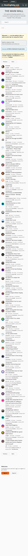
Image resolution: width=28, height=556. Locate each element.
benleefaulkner (9, 111)
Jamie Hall (14, 274)
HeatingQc (14, 437)
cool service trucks (11, 379)
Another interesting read (13, 364)
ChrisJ (7, 215)
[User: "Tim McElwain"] (2, 269)
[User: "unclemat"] (2, 347)
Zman (13, 169)
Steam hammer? (10, 340)
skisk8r (7, 296)
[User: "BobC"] (2, 227)
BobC (7, 228)
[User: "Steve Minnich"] (2, 234)
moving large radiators (12, 410)
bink (6, 374)
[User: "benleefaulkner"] (2, 110)
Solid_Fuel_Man (15, 413)
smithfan (7, 150)
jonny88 (7, 67)
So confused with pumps (13, 393)
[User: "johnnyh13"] (2, 334)
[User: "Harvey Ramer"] (2, 139)
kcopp (7, 181)
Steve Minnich (8, 235)
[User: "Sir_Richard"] (2, 417)
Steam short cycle (11, 220)
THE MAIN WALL (9, 71)
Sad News (8, 79)
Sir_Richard (8, 420)
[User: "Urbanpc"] (2, 132)
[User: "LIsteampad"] (2, 356)
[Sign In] (25, 5)
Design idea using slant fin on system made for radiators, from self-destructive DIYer (14, 401)
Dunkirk (8, 66)
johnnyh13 (8, 335)
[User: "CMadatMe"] (2, 173)
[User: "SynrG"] (2, 124)
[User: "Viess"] (2, 327)
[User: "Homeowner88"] (2, 102)
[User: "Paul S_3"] (2, 186)
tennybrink (8, 288)
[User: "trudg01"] (2, 432)
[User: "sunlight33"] (2, 164)
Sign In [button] (5, 473)
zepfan (7, 96)
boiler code (9, 186)
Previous (5, 61)
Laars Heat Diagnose (11, 425)
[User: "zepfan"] (2, 95)
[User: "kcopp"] (2, 180)
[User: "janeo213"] (2, 341)
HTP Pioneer (9, 386)
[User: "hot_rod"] (2, 278)
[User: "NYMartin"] (2, 400)
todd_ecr (14, 69)
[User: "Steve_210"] (2, 263)
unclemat (7, 350)
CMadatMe (8, 174)
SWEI (13, 98)
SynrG (7, 127)
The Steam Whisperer (16, 383)
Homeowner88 (9, 105)
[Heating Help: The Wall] (11, 5)
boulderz (7, 427)
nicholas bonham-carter (17, 376)
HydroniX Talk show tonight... (14, 240)
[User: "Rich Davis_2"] (2, 86)
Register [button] (14, 473)
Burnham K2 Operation (12, 286)
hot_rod (7, 281)
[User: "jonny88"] (2, 66)
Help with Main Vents (12, 110)
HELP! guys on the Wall (12, 72)
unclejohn (8, 222)
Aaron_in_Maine (15, 183)
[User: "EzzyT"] (2, 386)
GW (6, 257)
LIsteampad (8, 359)
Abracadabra (15, 422)
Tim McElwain (15, 76)
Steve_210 (8, 264)
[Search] (23, 5)
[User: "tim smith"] (2, 73)
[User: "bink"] (2, 371)
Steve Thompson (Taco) (11, 198)
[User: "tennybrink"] (2, 286)
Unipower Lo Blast (11, 116)
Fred (13, 113)
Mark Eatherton (9, 242)
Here (9, 35)
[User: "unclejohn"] (2, 220)
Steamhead (14, 315)
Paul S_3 (7, 188)
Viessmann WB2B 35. (11, 327)
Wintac (8, 132)
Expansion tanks (10, 233)
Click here (4, 49)
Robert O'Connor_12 (16, 447)
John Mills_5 (14, 208)
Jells (6, 313)
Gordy (13, 91)
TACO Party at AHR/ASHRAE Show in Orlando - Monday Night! (14, 194)
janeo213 (7, 342)
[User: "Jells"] (2, 310)
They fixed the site (11, 227)
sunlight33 (8, 167)
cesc (6, 206)
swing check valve (11, 262)
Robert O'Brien (9, 81)
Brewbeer (14, 306)
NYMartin (7, 405)
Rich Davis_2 (8, 89)
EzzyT (7, 388)
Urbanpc (7, 133)
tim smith (8, 74)
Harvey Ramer (8, 142)
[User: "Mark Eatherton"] (2, 241)
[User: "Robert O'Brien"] (2, 80)
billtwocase (14, 106)
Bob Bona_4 (14, 259)
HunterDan (8, 159)
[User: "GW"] (2, 254)
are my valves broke (11, 333)
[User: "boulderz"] (2, 426)
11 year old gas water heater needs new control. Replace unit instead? (14, 442)
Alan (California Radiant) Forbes (18, 82)
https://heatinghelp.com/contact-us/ (10, 43)
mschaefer (8, 394)
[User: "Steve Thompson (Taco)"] (2, 193)
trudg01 (7, 435)
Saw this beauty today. (12, 247)
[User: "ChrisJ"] (2, 212)
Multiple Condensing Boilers (14, 172)
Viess (7, 328)
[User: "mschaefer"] (2, 393)
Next (13, 61)
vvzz (13, 406)
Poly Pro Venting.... (11, 179)
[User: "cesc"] (2, 203)
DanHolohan (14, 230)
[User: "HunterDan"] (2, 156)
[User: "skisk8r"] (2, 293)
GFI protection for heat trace (14, 94)
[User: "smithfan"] (2, 147)
